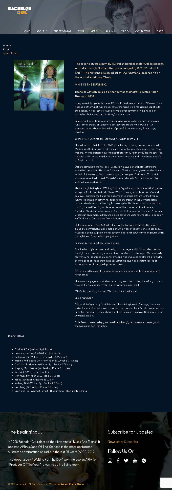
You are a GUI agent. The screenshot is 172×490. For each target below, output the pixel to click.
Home (26, 31)
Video (125, 31)
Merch (95, 31)
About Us (42, 31)
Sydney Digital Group (72, 483)
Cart (160, 31)
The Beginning (62, 31)
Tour (81, 31)
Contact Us (142, 31)
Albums (110, 31)
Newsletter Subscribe (123, 442)
